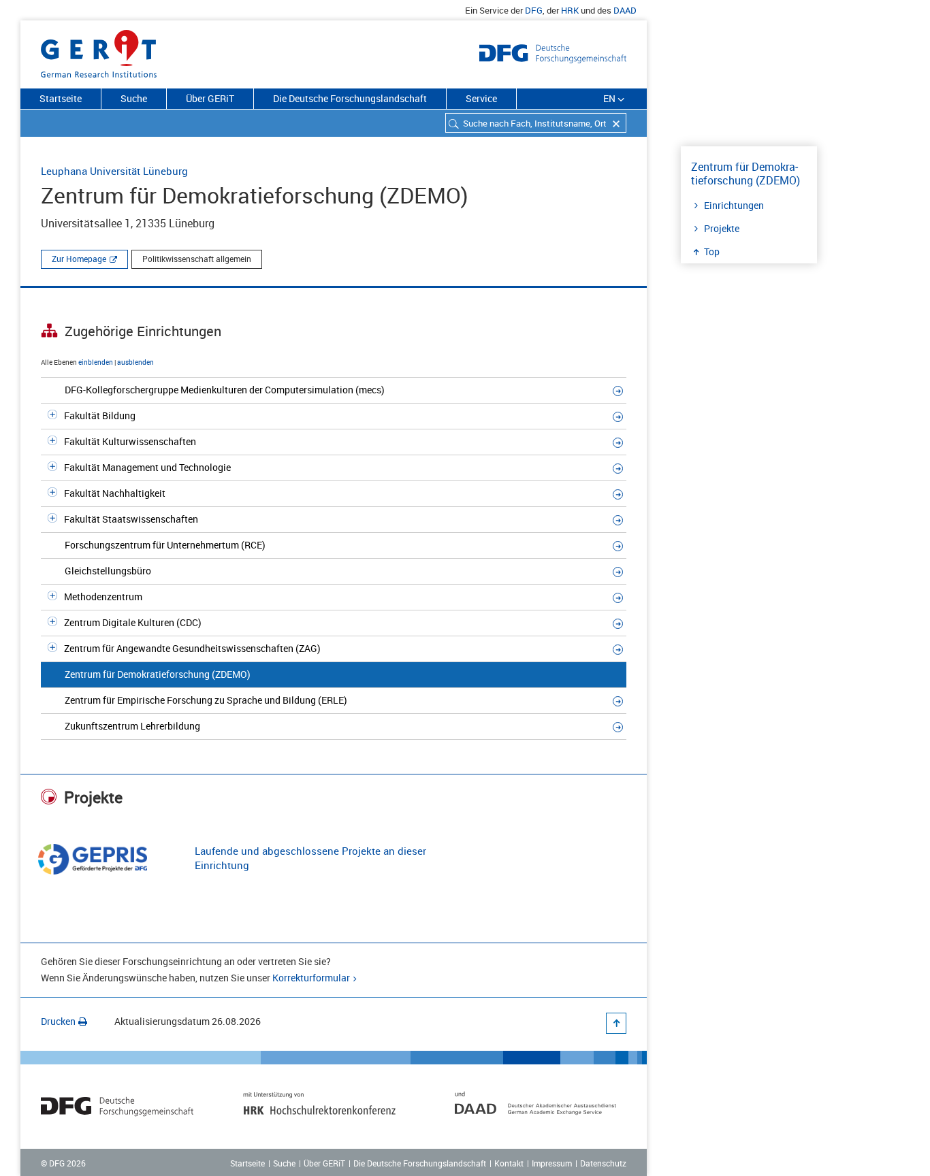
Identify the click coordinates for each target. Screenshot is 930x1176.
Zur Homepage (79, 258)
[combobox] (535, 123)
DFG (534, 10)
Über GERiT (210, 98)
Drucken (58, 1021)
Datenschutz (603, 1163)
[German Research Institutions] (99, 51)
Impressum (552, 1163)
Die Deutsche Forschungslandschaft (350, 98)
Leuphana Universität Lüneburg (114, 171)
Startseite (60, 98)
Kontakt (509, 1163)
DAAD (625, 10)
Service (481, 98)
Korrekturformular (311, 977)
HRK (570, 10)
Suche (134, 98)
